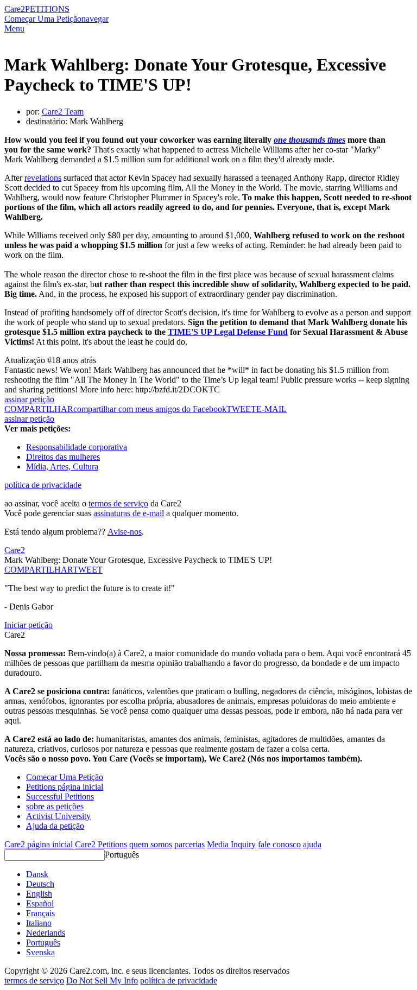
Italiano (39, 923)
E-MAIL (271, 409)
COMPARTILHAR (38, 569)
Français (40, 913)
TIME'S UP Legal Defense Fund (228, 332)
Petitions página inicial (64, 786)
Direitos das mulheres (63, 456)
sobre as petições (55, 806)
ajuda (312, 844)
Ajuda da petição (55, 825)
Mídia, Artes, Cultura (62, 466)
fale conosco (279, 844)
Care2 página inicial (38, 844)
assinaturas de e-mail (128, 513)
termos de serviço (118, 503)
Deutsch (40, 884)
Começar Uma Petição (42, 18)
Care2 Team (63, 111)
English (39, 893)
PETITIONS (47, 9)
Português (122, 854)
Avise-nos (125, 531)
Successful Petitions (60, 796)
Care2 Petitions (101, 844)
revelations (42, 177)
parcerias (189, 844)
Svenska (40, 952)
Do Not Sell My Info (102, 980)
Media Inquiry (231, 844)
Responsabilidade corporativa (76, 447)
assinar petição (29, 399)
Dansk (37, 874)
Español (40, 903)
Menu (14, 28)
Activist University (58, 816)
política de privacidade (42, 485)
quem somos (150, 844)
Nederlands (45, 932)
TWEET (241, 409)
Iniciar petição (28, 625)
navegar (95, 18)
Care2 (14, 9)
